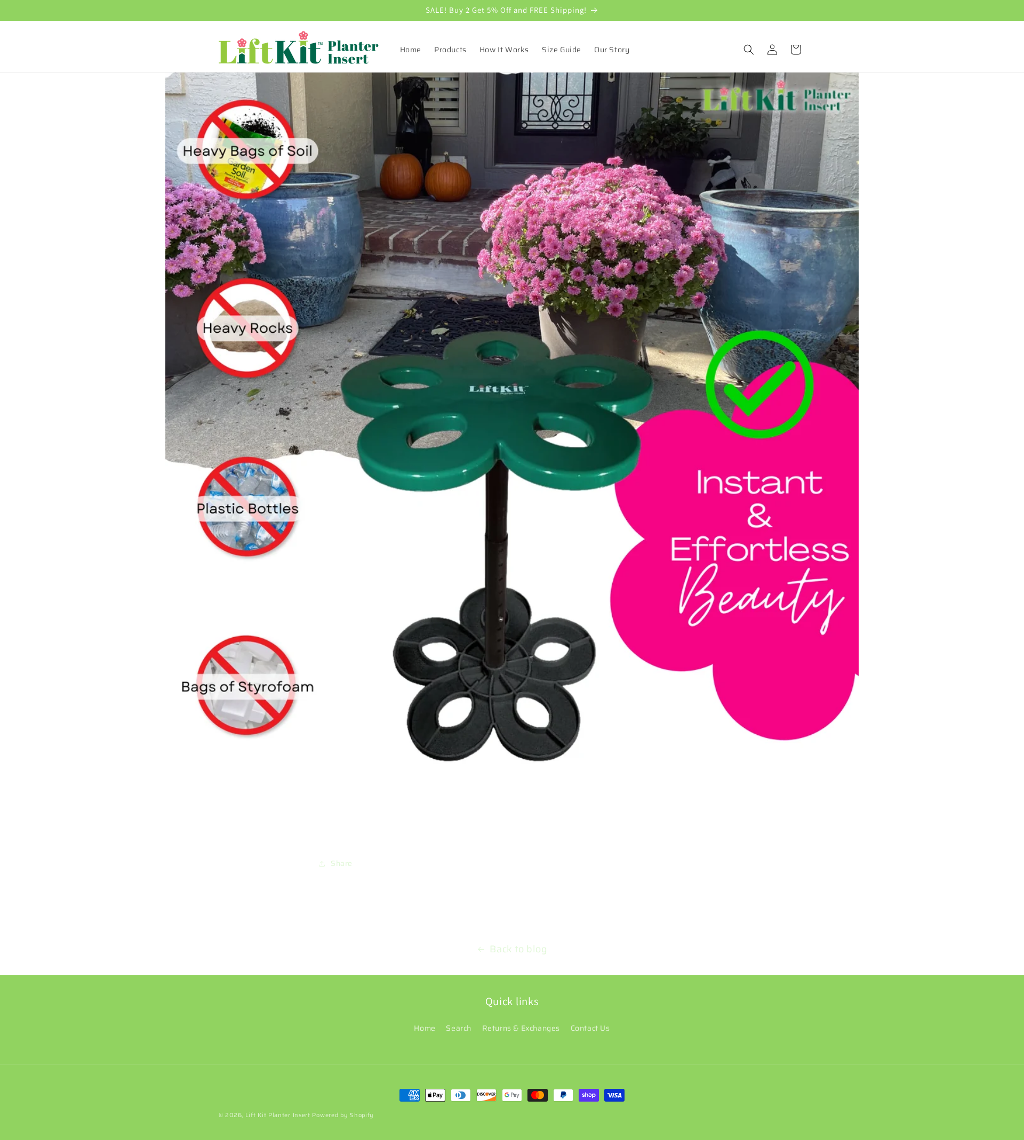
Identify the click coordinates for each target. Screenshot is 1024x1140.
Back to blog (518, 949)
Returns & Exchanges (521, 1028)
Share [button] (342, 863)
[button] (749, 49)
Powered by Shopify (343, 1115)
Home (424, 1028)
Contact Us (590, 1028)
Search (458, 1028)
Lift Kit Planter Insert (277, 1115)
